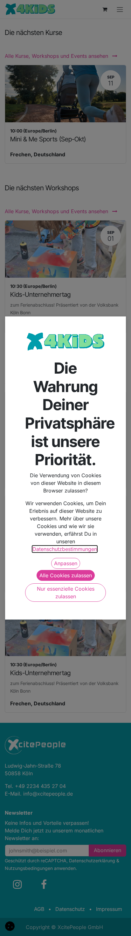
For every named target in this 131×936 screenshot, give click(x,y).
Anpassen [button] (65, 563)
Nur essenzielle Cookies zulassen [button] (65, 593)
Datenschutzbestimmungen (64, 549)
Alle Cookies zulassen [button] (65, 575)
